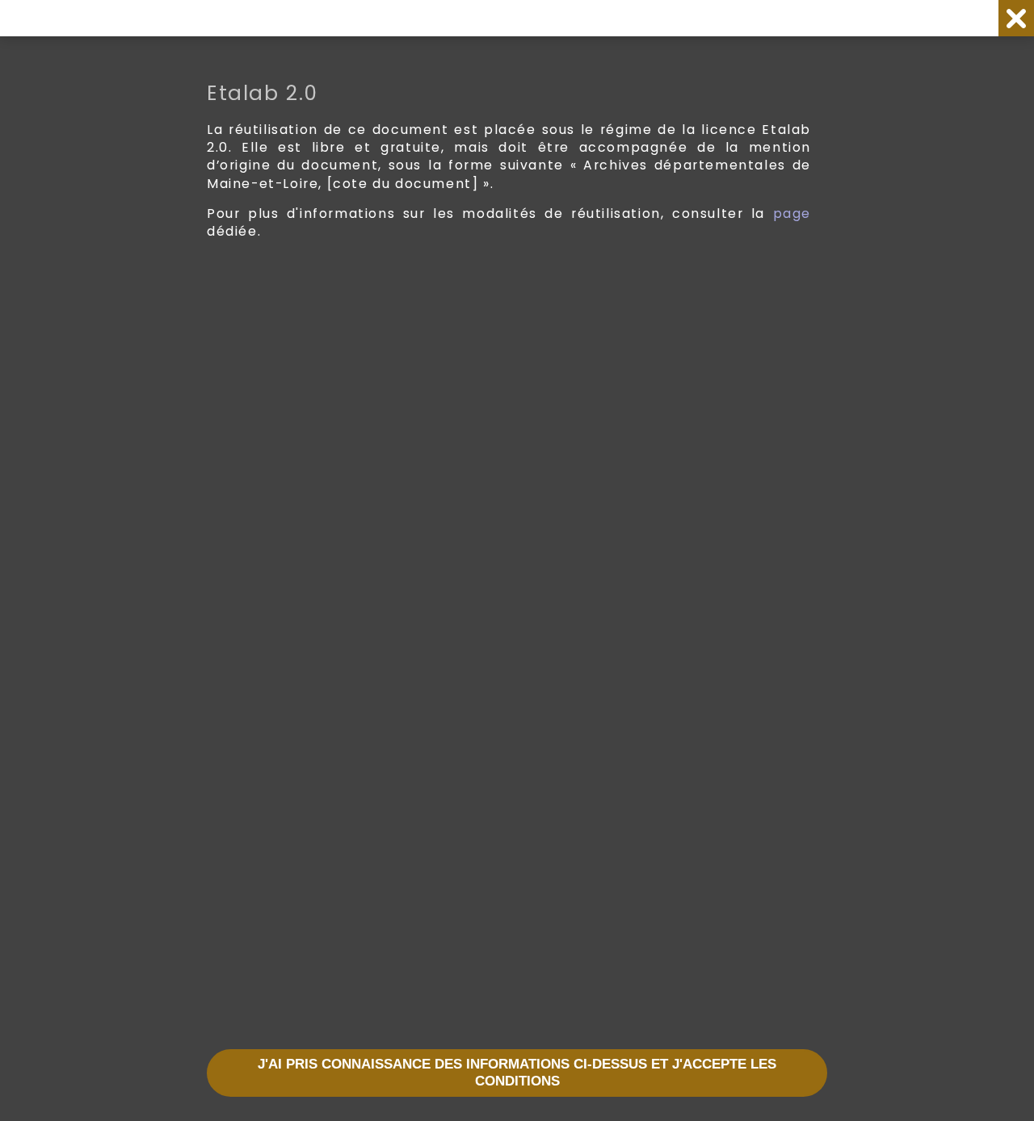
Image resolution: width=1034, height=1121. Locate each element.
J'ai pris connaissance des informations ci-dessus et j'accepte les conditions (517, 1073)
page (792, 213)
